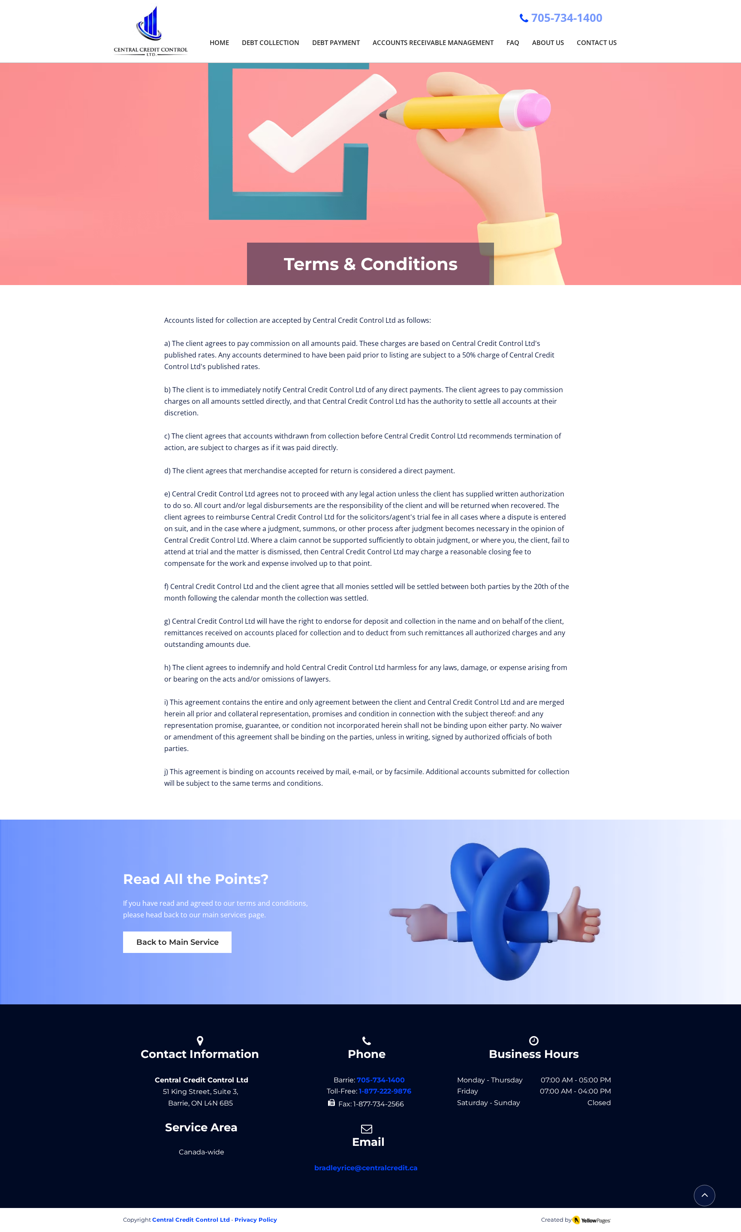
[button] (271, 39)
